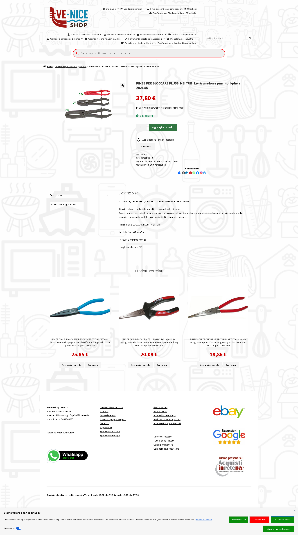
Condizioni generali (133, 9)
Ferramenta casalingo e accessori (145, 39)
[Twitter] (204, 172)
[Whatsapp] (193, 172)
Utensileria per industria (181, 39)
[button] (122, 85)
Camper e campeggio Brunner (65, 39)
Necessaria (9, 528)
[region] (149, 521)
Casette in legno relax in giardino (104, 39)
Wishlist (192, 13)
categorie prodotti (174, 9)
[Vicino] (295, 511)
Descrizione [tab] (56, 195)
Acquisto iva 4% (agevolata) (182, 43)
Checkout (191, 9)
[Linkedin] (186, 172)
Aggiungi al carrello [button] (71, 365)
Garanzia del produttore (166, 448)
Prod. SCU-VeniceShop (155, 164)
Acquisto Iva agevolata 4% (167, 423)
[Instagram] (201, 172)
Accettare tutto (282, 519)
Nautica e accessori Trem (119, 34)
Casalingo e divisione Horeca (139, 43)
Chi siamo (111, 9)
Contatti (104, 423)
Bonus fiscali (160, 411)
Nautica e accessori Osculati (85, 34)
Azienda (104, 411)
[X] (183, 172)
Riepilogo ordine (176, 13)
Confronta (158, 13)
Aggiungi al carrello (162, 127)
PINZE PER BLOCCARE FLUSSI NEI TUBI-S (159, 161)
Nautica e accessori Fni (151, 34)
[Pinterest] (190, 172)
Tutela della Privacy (164, 440)
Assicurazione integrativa (167, 419)
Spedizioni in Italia (110, 431)
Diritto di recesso (163, 436)
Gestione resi (160, 407)
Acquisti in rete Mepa (165, 415)
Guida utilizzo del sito (111, 407)
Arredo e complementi (182, 34)
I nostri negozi (107, 415)
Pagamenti (106, 427)
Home (50, 66)
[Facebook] (179, 172)
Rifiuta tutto (259, 519)
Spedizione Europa (110, 435)
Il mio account (157, 9)
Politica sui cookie (204, 519)
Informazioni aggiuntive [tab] (63, 204)
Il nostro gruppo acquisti (113, 419)
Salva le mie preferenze (278, 529)
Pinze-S (82, 66)
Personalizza (238, 519)
